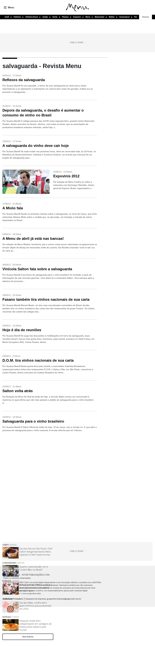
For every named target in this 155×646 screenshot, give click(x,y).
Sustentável (124, 17)
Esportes (77, 17)
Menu (88, 17)
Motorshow (99, 17)
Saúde (45, 17)
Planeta (65, 17)
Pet (135, 17)
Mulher (112, 17)
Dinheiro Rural (31, 17)
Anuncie (145, 17)
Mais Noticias (27, 637)
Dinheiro (17, 17)
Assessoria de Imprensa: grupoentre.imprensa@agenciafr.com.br (53, 599)
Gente (55, 17)
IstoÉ (7, 17)
